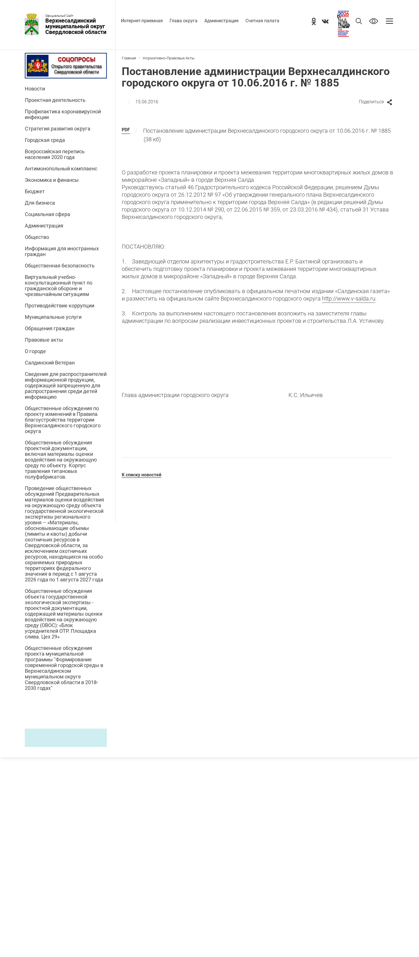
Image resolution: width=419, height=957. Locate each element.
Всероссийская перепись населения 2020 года (55, 154)
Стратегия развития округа (57, 129)
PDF (126, 129)
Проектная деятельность (55, 100)
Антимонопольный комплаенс (61, 169)
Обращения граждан (49, 328)
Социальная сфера (47, 214)
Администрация (221, 20)
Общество (37, 237)
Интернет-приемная (142, 20)
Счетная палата (262, 20)
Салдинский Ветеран (50, 363)
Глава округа (184, 20)
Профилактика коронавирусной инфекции (63, 114)
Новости (35, 89)
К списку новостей (141, 475)
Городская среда (45, 140)
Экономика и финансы (52, 180)
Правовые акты (44, 340)
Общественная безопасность (60, 266)
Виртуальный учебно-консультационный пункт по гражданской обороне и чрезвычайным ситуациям (58, 285)
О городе (35, 351)
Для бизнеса (40, 203)
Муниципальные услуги (53, 317)
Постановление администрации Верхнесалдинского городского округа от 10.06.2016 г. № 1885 (267, 135)
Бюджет (35, 191)
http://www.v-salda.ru (348, 298)
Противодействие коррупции (59, 306)
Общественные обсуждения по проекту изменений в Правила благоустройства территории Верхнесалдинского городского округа (63, 420)
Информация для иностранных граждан (62, 251)
